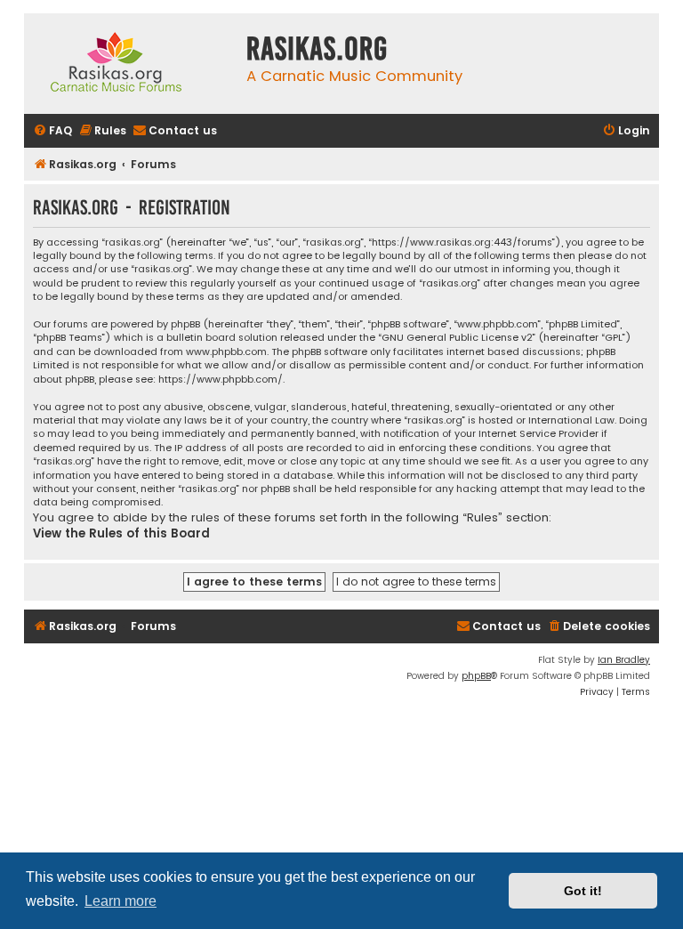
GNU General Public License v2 (457, 337)
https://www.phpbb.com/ (220, 379)
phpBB (476, 676)
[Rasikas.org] (130, 63)
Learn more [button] (120, 901)
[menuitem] (52, 131)
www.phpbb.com (226, 352)
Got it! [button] (583, 891)
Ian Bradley (624, 659)
